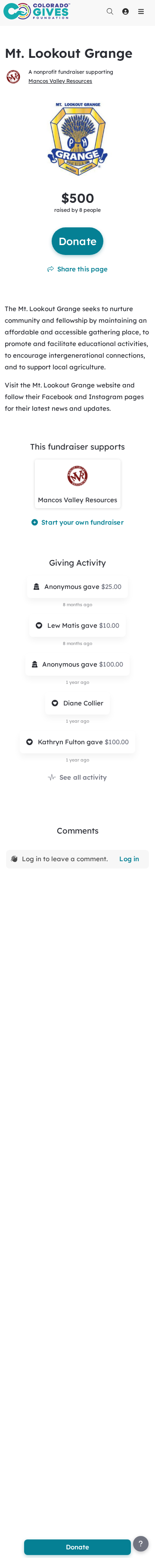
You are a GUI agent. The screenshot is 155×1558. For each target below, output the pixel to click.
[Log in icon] (125, 11)
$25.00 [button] (111, 586)
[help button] (141, 1544)
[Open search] (110, 11)
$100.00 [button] (111, 664)
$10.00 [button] (109, 625)
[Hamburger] (141, 11)
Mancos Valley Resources (60, 81)
